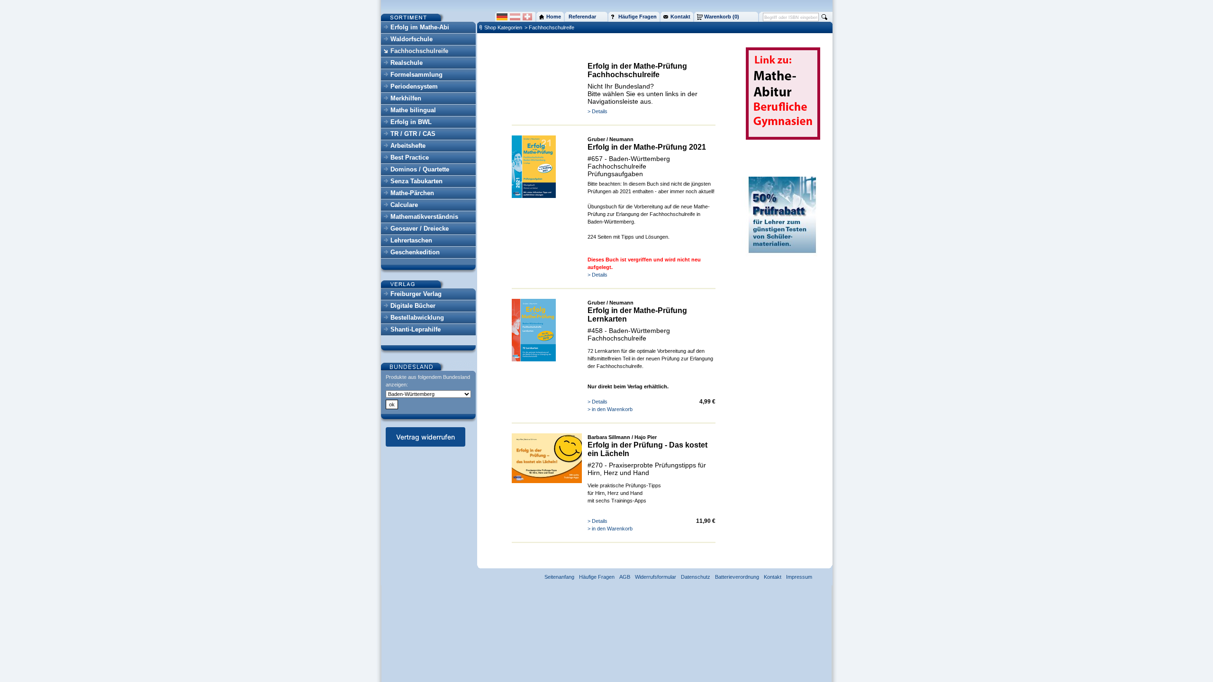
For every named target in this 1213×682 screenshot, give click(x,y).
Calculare (404, 204)
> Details (597, 111)
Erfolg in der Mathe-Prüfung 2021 (647, 147)
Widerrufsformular (655, 577)
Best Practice (409, 157)
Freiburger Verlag (416, 293)
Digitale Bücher (412, 305)
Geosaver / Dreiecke (419, 228)
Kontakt (772, 577)
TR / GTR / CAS (412, 133)
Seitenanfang (559, 577)
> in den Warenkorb (610, 409)
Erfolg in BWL (411, 122)
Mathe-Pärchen (412, 193)
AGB (624, 577)
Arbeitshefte (407, 145)
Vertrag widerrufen (425, 437)
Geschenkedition (415, 252)
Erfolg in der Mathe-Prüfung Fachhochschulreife (637, 70)
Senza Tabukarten (416, 181)
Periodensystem (414, 86)
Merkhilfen (405, 98)
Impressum (799, 577)
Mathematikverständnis (424, 216)
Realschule (406, 62)
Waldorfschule (411, 39)
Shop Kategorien (503, 27)
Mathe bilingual (413, 110)
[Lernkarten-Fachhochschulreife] (534, 359)
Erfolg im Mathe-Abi (419, 27)
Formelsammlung (416, 74)
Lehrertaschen (411, 240)
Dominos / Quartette (419, 169)
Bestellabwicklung (417, 317)
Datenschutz (695, 577)
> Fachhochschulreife (549, 27)
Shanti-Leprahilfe (415, 329)
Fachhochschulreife (419, 50)
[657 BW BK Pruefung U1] (534, 196)
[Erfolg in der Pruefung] (547, 481)
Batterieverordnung (737, 577)
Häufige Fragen (597, 577)
